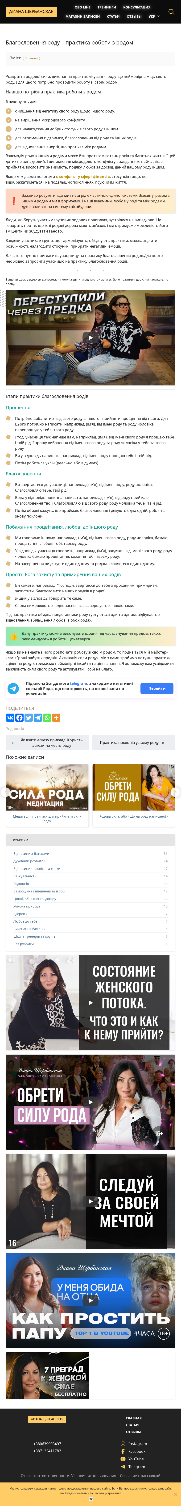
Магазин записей (83, 16)
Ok (91, 1499)
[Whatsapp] (47, 718)
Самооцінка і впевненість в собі (39, 891)
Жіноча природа (26, 906)
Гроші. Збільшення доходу (34, 898)
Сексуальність (24, 876)
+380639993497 (47, 1443)
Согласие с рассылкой (140, 1475)
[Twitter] (29, 718)
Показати (31, 58)
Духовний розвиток (29, 861)
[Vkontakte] (10, 718)
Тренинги (107, 7)
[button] (5, 792)
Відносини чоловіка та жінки (36, 868)
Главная (134, 1418)
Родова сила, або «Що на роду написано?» (47, 816)
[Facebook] (19, 718)
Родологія (15, 728)
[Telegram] (38, 718)
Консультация (136, 7)
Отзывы (134, 16)
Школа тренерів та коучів (34, 936)
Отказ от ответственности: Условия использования (68, 1475)
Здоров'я (20, 914)
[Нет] (175, 1494)
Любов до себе (25, 921)
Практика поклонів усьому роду (129, 742)
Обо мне (82, 7)
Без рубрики (23, 944)
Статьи (113, 16)
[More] (56, 718)
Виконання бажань (29, 929)
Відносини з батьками (31, 853)
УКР (152, 16)
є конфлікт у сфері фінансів (83, 176)
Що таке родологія (134, 816)
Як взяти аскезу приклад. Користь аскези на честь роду (52, 742)
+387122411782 (47, 1451)
